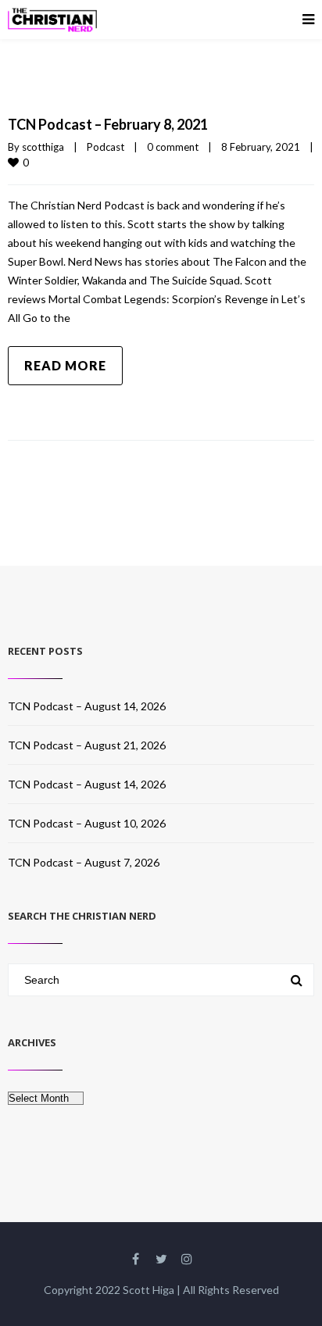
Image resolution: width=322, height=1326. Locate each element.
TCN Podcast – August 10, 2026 (87, 823)
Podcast (105, 147)
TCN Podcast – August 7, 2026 (83, 862)
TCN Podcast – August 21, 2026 (87, 745)
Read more (65, 365)
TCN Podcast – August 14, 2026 (87, 706)
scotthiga (43, 147)
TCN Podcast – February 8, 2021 (108, 124)
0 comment (173, 147)
